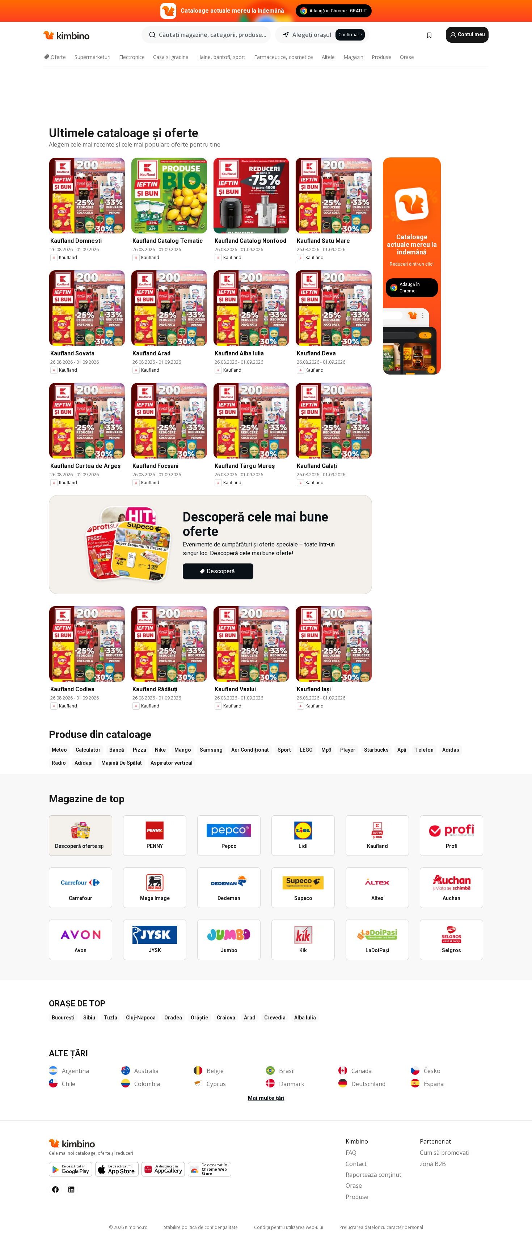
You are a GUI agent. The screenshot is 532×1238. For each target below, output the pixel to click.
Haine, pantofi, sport (221, 57)
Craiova (226, 1018)
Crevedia (275, 1018)
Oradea (173, 1018)
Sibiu (89, 1018)
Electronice (132, 57)
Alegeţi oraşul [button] (311, 35)
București (63, 1018)
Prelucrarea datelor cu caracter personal (381, 1227)
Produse (381, 57)
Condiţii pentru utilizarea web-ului (288, 1227)
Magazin (353, 57)
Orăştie (199, 1018)
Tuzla (110, 1018)
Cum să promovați (444, 1153)
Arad (250, 1018)
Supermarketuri (92, 57)
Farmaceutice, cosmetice (283, 57)
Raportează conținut (373, 1175)
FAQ (351, 1153)
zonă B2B (433, 1164)
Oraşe (407, 57)
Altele (328, 57)
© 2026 (128, 1227)
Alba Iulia (305, 1018)
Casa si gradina (171, 57)
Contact (356, 1164)
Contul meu (471, 34)
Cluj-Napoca (141, 1018)
